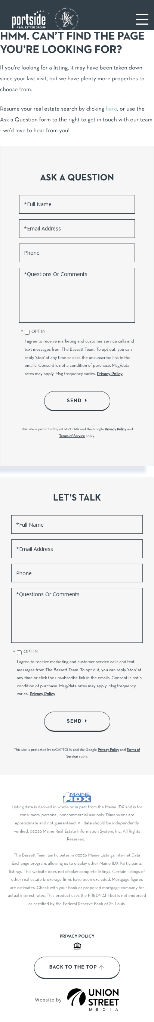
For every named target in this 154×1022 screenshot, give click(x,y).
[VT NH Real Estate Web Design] (93, 999)
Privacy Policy (110, 374)
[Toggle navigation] (142, 19)
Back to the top (73, 967)
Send (74, 400)
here (111, 109)
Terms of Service (72, 436)
